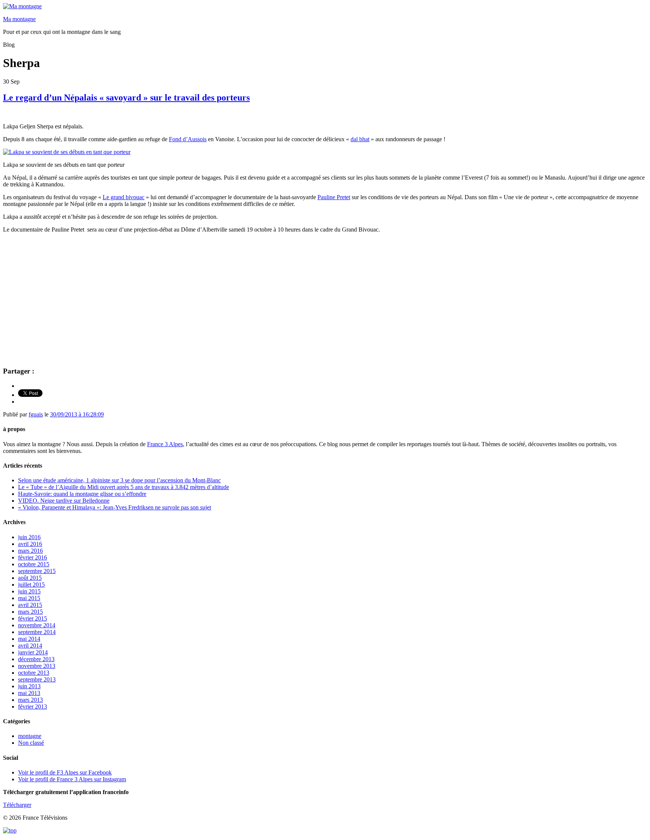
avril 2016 (30, 544)
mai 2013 (29, 693)
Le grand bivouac (123, 197)
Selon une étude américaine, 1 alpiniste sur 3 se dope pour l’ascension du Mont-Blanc (119, 480)
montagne (29, 736)
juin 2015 (29, 591)
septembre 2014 (37, 632)
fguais (36, 414)
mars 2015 (30, 611)
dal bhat (360, 139)
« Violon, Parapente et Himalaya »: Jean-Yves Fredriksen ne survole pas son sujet (114, 507)
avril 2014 (30, 645)
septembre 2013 (37, 679)
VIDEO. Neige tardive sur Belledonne (63, 500)
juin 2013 (29, 686)
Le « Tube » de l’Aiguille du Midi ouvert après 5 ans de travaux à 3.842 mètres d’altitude (123, 487)
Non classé (31, 742)
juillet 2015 (31, 584)
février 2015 (32, 618)
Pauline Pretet (333, 197)
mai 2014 (29, 639)
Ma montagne (19, 19)
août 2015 (30, 578)
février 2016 (32, 557)
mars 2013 (30, 700)
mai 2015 (29, 598)
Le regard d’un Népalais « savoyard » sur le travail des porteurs (126, 97)
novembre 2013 (36, 666)
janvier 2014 (33, 652)
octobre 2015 (33, 564)
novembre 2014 (36, 625)
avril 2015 (30, 605)
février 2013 (32, 706)
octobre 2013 (33, 672)
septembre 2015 (37, 571)
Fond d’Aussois (188, 139)
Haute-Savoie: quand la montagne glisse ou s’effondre (82, 494)
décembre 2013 (36, 659)
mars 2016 (30, 550)
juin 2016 (29, 537)
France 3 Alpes (165, 444)
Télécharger (17, 805)
